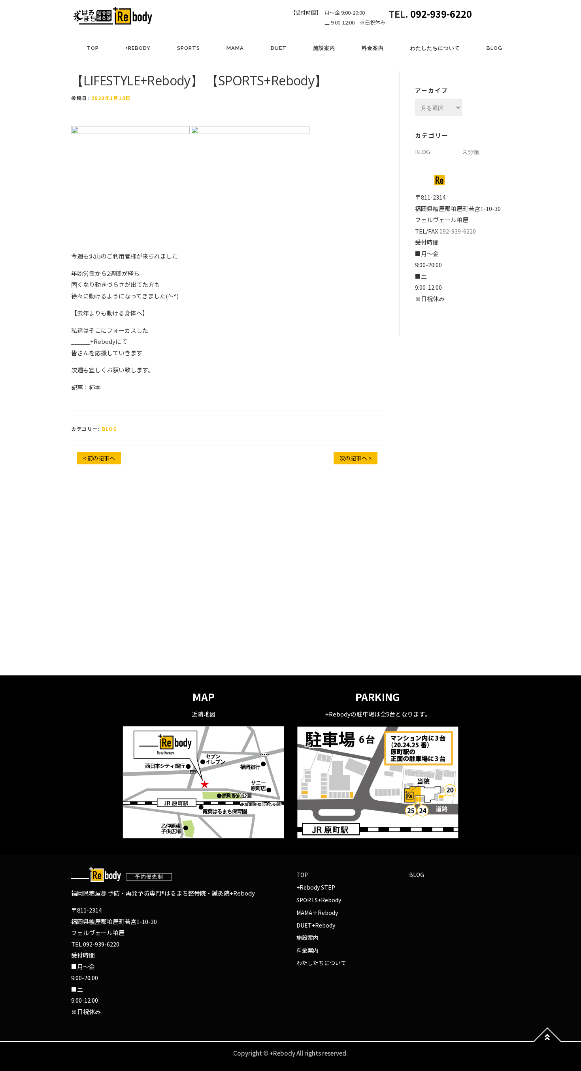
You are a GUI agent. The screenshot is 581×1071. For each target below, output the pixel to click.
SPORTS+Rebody (318, 900)
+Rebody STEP (315, 887)
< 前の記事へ (99, 458)
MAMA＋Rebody (317, 912)
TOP (93, 48)
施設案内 (324, 48)
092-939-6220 (441, 14)
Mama (235, 48)
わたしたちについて (435, 48)
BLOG (494, 48)
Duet (279, 48)
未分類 (470, 152)
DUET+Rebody (315, 925)
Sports (188, 48)
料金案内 (373, 48)
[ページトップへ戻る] (548, 1042)
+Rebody (138, 48)
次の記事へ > (356, 458)
